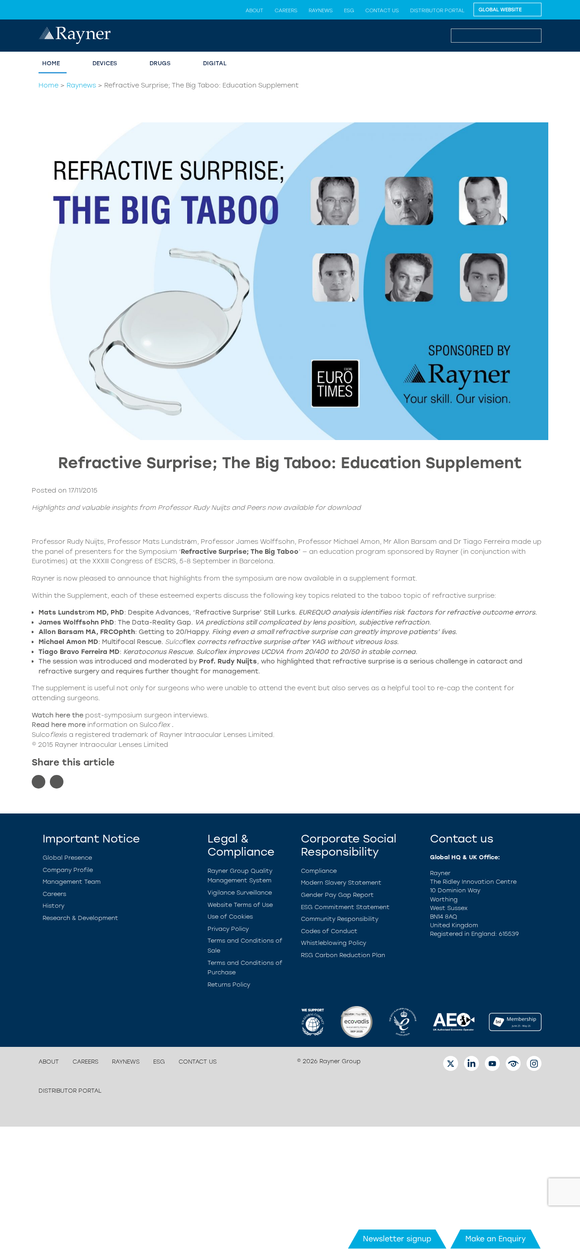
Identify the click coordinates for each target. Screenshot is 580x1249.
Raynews (321, 10)
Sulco (174, 642)
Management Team (72, 881)
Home (51, 63)
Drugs (160, 63)
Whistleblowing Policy (333, 942)
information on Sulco (129, 725)
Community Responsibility (339, 918)
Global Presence (67, 857)
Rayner (43, 578)
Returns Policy (229, 984)
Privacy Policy (228, 928)
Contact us (382, 10)
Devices (104, 63)
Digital (215, 63)
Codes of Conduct (329, 931)
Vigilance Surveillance (240, 892)
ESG (349, 10)
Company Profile (68, 870)
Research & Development (80, 918)
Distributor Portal (437, 10)
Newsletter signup (397, 1238)
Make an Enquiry (495, 1238)
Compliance (319, 870)
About (254, 10)
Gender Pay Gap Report (337, 894)
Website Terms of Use (240, 904)
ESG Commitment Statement (345, 907)
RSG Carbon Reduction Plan (343, 955)
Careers (286, 10)
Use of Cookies (230, 916)
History (53, 905)
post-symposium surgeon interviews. (147, 715)
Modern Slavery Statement (341, 882)
